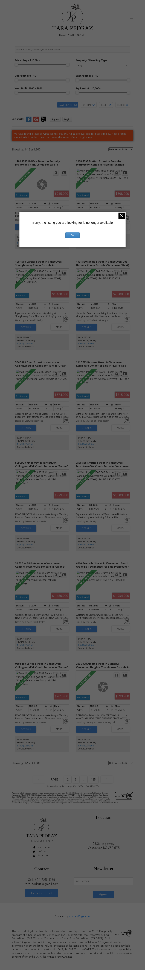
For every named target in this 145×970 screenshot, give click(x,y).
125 (93, 779)
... (84, 779)
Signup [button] (55, 119)
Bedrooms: (26, 75)
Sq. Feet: (88, 88)
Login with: (18, 118)
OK (72, 235)
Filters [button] (121, 104)
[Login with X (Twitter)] (43, 121)
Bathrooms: (88, 75)
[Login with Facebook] (28, 121)
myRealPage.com (80, 916)
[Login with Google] (36, 121)
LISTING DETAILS (25, 327)
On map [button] (87, 104)
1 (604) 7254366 (25, 343)
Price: (27, 60)
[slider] (16, 64)
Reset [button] (104, 104)
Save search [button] (66, 104)
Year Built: (28, 88)
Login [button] (67, 119)
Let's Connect (41, 893)
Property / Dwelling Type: (92, 60)
